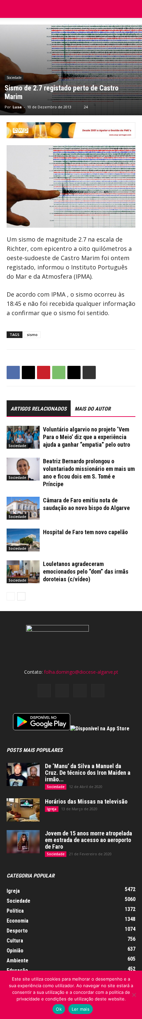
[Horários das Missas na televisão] (23, 809)
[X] (28, 372)
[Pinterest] (43, 372)
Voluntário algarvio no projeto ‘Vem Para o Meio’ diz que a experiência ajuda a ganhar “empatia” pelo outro (86, 437)
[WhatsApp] (58, 372)
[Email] (74, 372)
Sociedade (14, 77)
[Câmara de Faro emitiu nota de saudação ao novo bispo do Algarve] (23, 508)
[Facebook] (13, 372)
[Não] (133, 994)
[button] (133, 9)
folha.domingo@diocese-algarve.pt (81, 672)
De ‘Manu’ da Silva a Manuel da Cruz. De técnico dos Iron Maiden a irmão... (87, 773)
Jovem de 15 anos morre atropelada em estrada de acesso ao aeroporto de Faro (88, 840)
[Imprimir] (89, 372)
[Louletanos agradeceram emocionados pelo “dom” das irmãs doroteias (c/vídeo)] (23, 571)
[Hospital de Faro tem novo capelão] (23, 540)
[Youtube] (97, 690)
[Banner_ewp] (71, 130)
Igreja (51, 809)
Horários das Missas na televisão (86, 801)
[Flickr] (62, 690)
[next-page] (21, 596)
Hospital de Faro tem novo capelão (85, 532)
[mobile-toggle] (11, 9)
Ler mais (80, 1009)
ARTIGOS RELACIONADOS (39, 409)
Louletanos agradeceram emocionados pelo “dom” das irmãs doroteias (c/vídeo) (85, 571)
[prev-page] (11, 596)
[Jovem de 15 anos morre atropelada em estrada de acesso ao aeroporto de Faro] (23, 841)
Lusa (17, 106)
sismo (32, 334)
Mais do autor (93, 409)
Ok (59, 1009)
